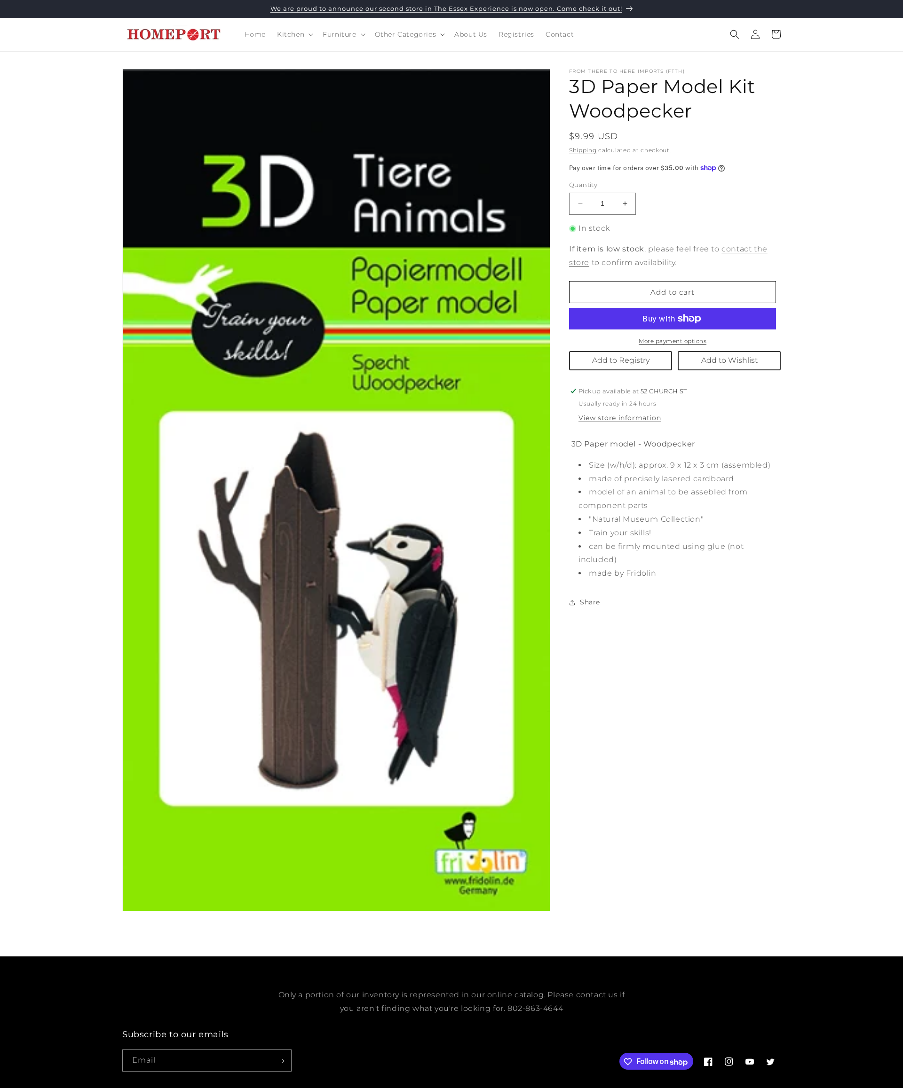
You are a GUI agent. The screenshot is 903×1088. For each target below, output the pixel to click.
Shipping (583, 150)
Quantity (583, 184)
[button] (294, 34)
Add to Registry (621, 360)
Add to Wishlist (729, 360)
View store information (619, 418)
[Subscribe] (280, 1061)
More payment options (672, 340)
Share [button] (590, 602)
